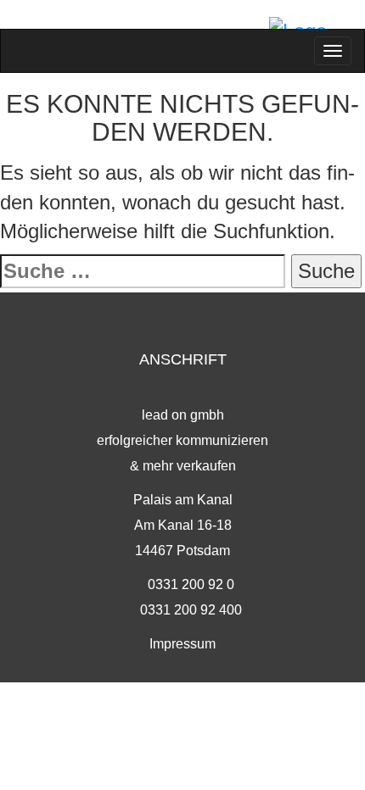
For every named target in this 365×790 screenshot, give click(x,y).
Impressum (182, 644)
